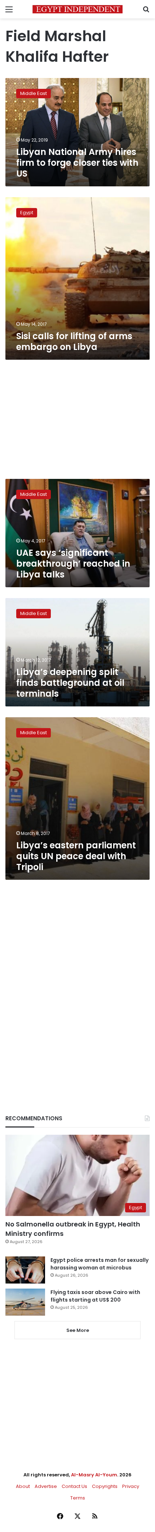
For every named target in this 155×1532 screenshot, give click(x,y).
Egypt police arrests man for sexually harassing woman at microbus (99, 1263)
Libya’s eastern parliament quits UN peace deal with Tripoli (76, 856)
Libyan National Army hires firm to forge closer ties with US (77, 162)
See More (77, 1330)
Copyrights (105, 1486)
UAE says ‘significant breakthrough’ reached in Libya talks (73, 563)
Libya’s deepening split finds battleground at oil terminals (70, 683)
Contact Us (74, 1486)
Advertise (46, 1486)
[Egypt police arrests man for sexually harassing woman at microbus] (25, 1270)
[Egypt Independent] (77, 9)
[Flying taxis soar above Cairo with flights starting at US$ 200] (25, 1302)
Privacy (130, 1486)
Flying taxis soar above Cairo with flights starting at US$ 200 (95, 1296)
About (23, 1486)
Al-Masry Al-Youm (94, 1474)
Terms (77, 1497)
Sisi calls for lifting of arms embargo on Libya (74, 341)
